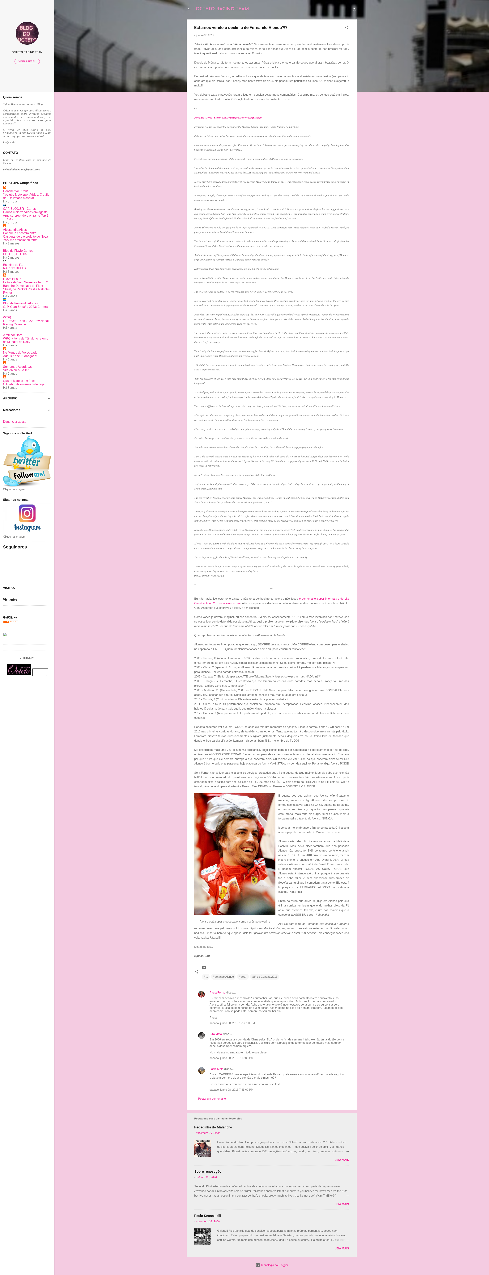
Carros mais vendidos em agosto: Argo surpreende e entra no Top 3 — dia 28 (25, 215)
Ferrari (243, 976)
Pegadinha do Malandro (213, 1127)
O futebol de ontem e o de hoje (24, 384)
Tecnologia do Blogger (274, 1265)
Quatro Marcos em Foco (19, 380)
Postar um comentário (212, 1098)
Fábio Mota (216, 1068)
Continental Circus (15, 191)
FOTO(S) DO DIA (15, 254)
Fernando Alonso (223, 976)
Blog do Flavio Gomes (18, 250)
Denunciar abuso (14, 421)
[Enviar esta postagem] (204, 969)
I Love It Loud (12, 279)
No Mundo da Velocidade (20, 352)
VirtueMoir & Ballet (15, 370)
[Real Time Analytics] (10, 622)
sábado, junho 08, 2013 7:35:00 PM (231, 1089)
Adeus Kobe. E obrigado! (20, 356)
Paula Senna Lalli (207, 1216)
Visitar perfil (27, 61)
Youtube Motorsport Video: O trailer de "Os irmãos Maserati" (26, 196)
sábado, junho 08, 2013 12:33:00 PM (232, 1023)
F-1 (206, 976)
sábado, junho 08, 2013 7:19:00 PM (231, 1058)
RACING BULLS (14, 268)
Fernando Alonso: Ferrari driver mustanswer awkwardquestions (228, 117)
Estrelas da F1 (13, 264)
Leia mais (342, 1159)
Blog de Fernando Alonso (20, 303)
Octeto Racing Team (27, 52)
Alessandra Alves (15, 229)
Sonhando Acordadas (17, 366)
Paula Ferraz (218, 992)
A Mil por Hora (12, 335)
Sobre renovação (207, 1171)
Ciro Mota (216, 1033)
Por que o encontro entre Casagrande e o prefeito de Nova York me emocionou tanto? (25, 236)
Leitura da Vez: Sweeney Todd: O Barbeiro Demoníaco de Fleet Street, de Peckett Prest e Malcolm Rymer (26, 287)
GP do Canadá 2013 (264, 976)
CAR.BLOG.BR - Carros (19, 208)
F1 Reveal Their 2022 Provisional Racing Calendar (26, 322)
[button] (346, 28)
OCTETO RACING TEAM (222, 9)
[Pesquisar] (354, 10)
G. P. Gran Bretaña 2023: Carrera (25, 306)
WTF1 (7, 317)
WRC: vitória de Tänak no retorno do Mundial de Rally (25, 340)
